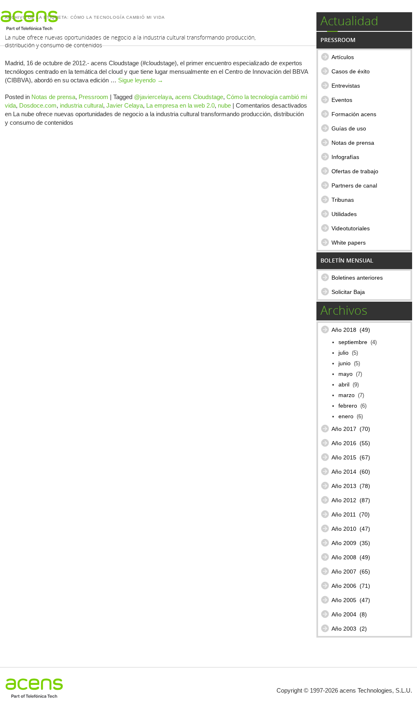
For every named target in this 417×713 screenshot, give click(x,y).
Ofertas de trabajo (354, 171)
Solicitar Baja (348, 292)
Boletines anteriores (357, 277)
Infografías (345, 157)
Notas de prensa (53, 96)
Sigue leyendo (140, 80)
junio (344, 363)
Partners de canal (354, 185)
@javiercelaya (153, 96)
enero (345, 416)
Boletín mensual (346, 260)
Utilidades (344, 214)
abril (343, 385)
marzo (346, 395)
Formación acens (353, 114)
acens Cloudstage (199, 96)
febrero (347, 406)
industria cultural (81, 105)
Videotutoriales (350, 228)
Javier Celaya (124, 105)
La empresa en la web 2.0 (180, 105)
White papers (348, 242)
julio (343, 353)
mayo (345, 374)
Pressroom (93, 96)
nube (224, 105)
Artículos (342, 57)
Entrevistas (345, 85)
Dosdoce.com (38, 105)
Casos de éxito (350, 71)
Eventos (341, 100)
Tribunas (342, 199)
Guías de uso (348, 128)
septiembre (352, 342)
